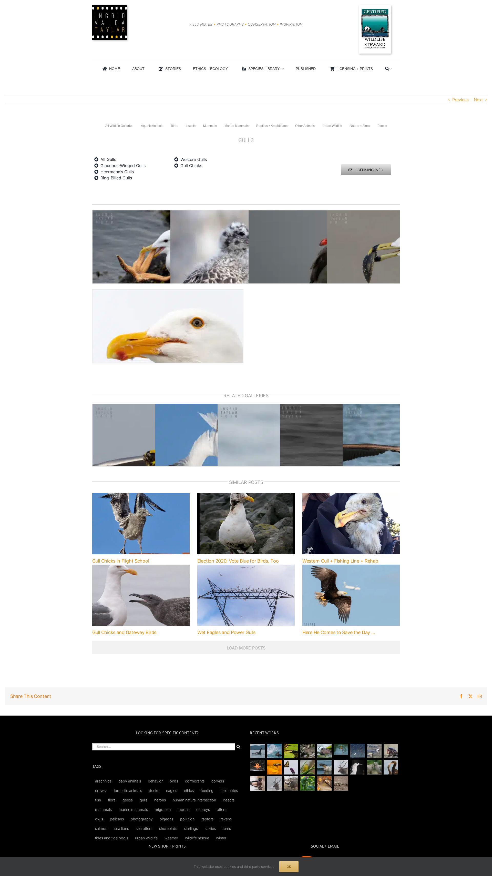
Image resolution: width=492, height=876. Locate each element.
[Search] (387, 69)
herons (160, 800)
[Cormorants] (390, 767)
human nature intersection (194, 800)
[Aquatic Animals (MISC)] (257, 765)
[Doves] (374, 767)
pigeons (166, 819)
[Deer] (291, 783)
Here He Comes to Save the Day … (338, 632)
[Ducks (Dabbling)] (257, 783)
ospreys (203, 809)
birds (174, 781)
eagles (171, 790)
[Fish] (374, 751)
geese (127, 800)
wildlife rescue (197, 838)
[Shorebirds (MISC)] (357, 751)
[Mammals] (340, 767)
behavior (155, 781)
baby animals (129, 781)
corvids (217, 781)
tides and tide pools (111, 838)
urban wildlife (146, 838)
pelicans (117, 819)
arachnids (103, 781)
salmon (101, 828)
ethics (189, 790)
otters (221, 809)
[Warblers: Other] (307, 767)
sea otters (144, 828)
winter (221, 838)
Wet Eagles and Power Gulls (226, 632)
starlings (191, 828)
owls (99, 819)
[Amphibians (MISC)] (340, 749)
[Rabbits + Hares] (307, 751)
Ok (289, 866)
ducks (154, 790)
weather (171, 838)
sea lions (121, 828)
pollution (187, 819)
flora (112, 800)
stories (210, 828)
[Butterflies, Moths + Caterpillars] (291, 767)
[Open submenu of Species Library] (282, 69)
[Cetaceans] (257, 751)
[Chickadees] (324, 783)
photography (142, 819)
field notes (229, 790)
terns (227, 828)
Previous (460, 99)
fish (98, 800)
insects (228, 800)
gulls (143, 800)
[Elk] (274, 783)
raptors (207, 819)
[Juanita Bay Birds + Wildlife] (324, 751)
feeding (207, 790)
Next (478, 99)
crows (100, 790)
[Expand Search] (390, 69)
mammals (103, 809)
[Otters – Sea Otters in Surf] (274, 751)
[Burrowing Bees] (340, 783)
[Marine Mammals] (324, 767)
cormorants (194, 781)
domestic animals (127, 790)
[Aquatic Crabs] (390, 751)
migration (163, 809)
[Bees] (274, 767)
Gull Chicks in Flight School (120, 561)
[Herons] (357, 767)
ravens (226, 819)
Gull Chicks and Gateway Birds (124, 632)
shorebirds (168, 828)
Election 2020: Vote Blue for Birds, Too (238, 561)
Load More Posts (246, 647)
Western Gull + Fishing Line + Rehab (340, 561)
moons (183, 809)
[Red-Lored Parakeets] (307, 783)
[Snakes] (291, 751)
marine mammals (133, 809)
